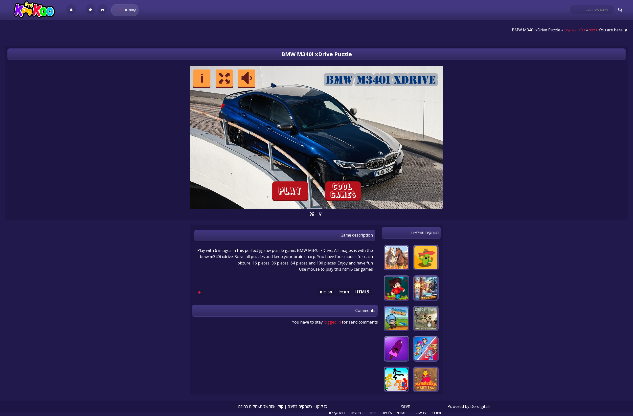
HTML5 (362, 292)
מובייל (344, 292)
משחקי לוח (336, 413)
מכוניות (326, 292)
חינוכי (405, 406)
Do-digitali (480, 406)
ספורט (437, 413)
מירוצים (356, 413)
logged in (332, 322)
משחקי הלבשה (393, 413)
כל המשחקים (574, 30)
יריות (372, 413)
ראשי (593, 30)
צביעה (421, 413)
